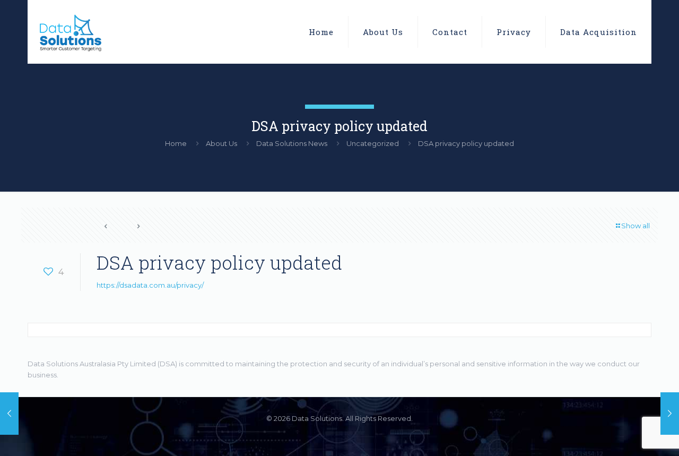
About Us (221, 143)
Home (176, 143)
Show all (635, 225)
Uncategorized (372, 143)
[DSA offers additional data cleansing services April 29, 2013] (9, 413)
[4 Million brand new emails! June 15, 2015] (669, 413)
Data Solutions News (291, 143)
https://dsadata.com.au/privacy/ (150, 285)
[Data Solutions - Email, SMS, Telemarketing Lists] (69, 32)
